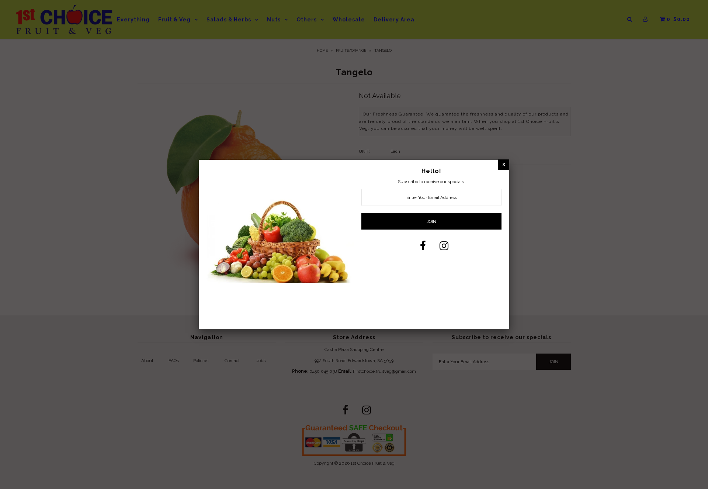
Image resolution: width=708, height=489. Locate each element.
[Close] (503, 164)
